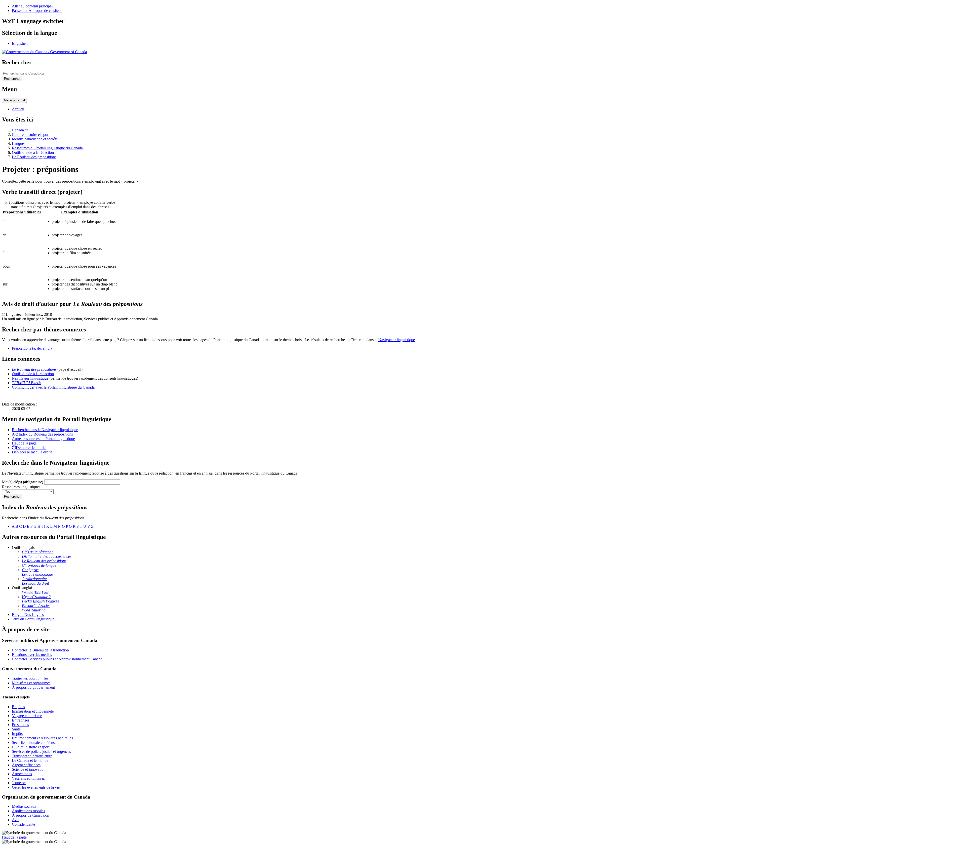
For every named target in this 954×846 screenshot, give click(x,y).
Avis (15, 820)
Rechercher (12, 496)
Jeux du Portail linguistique (33, 619)
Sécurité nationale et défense (34, 742)
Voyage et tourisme (27, 716)
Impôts (17, 733)
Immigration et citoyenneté (33, 711)
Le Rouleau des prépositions (34, 157)
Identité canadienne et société (35, 139)
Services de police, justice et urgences (41, 751)
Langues (18, 143)
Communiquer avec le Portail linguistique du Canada (53, 387)
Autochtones (22, 774)
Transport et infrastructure (32, 756)
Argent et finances (26, 765)
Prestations (20, 725)
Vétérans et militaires (28, 778)
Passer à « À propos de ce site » (37, 10)
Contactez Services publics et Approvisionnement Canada (57, 659)
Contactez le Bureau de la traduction (40, 650)
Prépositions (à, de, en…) (32, 348)
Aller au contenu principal (32, 6)
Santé (16, 729)
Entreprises (20, 720)
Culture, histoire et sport (30, 134)
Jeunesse (19, 783)
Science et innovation (28, 769)
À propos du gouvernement (33, 687)
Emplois (18, 707)
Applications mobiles (28, 811)
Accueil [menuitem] (18, 109)
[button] (45, 430)
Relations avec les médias (32, 654)
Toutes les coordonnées (30, 678)
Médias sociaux (24, 806)
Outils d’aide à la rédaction (33, 152)
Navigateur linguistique (396, 340)
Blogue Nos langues (28, 614)
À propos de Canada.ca (30, 815)
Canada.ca (20, 130)
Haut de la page (14, 837)
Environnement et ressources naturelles (42, 738)
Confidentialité (23, 824)
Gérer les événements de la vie (36, 787)
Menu (14, 100)
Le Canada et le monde (30, 760)
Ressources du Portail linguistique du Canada (47, 148)
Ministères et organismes (31, 683)
